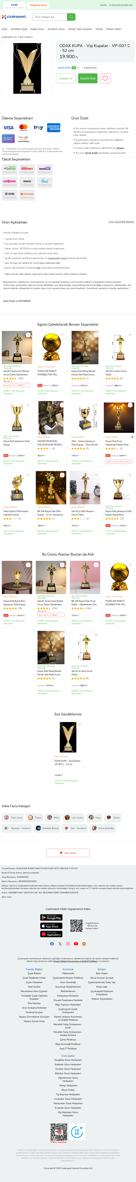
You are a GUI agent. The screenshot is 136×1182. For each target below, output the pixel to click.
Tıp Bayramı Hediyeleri (68, 1094)
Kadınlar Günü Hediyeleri (68, 1064)
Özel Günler (34, 986)
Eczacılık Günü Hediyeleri (68, 1107)
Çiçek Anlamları (34, 982)
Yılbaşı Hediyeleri (68, 1085)
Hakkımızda (68, 973)
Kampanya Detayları (68, 995)
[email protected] (31, 872)
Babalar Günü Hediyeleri (68, 1073)
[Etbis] (59, 1133)
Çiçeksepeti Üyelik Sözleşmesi (68, 1011)
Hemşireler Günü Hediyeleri (68, 1103)
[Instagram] (68, 943)
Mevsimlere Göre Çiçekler (34, 991)
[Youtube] (76, 943)
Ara (71, 17)
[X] (60, 943)
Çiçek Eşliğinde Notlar (34, 977)
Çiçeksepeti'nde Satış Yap (121, 4)
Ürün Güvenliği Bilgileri (121, 222)
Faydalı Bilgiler (34, 969)
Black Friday (68, 1090)
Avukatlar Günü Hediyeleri (68, 1099)
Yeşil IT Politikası (68, 1048)
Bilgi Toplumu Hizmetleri (68, 1004)
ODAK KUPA (64, 67)
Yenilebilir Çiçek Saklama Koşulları (34, 997)
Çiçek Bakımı (34, 973)
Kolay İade (101, 986)
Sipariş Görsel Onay (34, 1021)
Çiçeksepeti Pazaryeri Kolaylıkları (102, 993)
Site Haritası (34, 1003)
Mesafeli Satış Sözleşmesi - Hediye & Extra (68, 1033)
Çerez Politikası (68, 1039)
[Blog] (84, 943)
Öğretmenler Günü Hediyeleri (68, 1079)
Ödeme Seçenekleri (102, 998)
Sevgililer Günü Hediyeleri (68, 1060)
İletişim (102, 969)
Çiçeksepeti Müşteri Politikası (68, 977)
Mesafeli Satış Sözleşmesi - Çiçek (68, 1026)
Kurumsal (68, 969)
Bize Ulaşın (102, 973)
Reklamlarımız (68, 991)
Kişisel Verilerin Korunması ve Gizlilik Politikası (68, 1018)
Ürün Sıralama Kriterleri (34, 1007)
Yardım (103, 4)
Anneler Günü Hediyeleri (68, 1069)
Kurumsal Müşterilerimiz (68, 986)
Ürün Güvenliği (68, 982)
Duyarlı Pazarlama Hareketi (68, 1000)
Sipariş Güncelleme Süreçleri (34, 1016)
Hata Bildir (69, 853)
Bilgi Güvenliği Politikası (68, 1044)
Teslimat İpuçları (34, 1012)
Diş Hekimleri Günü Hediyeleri (68, 1114)
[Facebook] (52, 943)
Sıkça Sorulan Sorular (101, 977)
